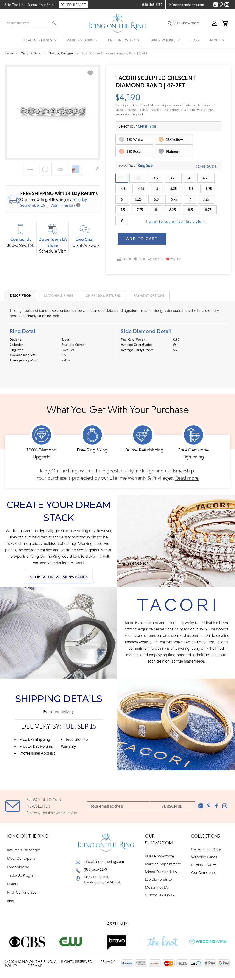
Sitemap (35, 966)
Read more (187, 478)
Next (96, 168)
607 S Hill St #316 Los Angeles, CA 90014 (102, 879)
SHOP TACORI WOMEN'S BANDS (59, 577)
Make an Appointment (163, 864)
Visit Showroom (186, 23)
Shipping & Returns (103, 295)
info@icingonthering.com (104, 861)
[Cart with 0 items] (224, 23)
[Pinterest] (208, 805)
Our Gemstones (203, 872)
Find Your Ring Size (21, 892)
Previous (8, 168)
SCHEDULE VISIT (73, 5)
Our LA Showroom (159, 856)
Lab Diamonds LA (158, 879)
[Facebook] (216, 805)
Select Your (137, 126)
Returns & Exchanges (23, 850)
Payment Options (149, 295)
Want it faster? (62, 205)
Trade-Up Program (21, 875)
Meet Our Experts (21, 858)
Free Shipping (18, 867)
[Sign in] (214, 23)
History (12, 884)
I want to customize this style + (175, 221)
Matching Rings (58, 295)
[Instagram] (224, 805)
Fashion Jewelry (203, 865)
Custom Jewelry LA (160, 895)
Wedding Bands (204, 857)
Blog (194, 40)
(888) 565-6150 (95, 869)
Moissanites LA (156, 887)
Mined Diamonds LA (161, 871)
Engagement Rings (206, 849)
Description (20, 295)
